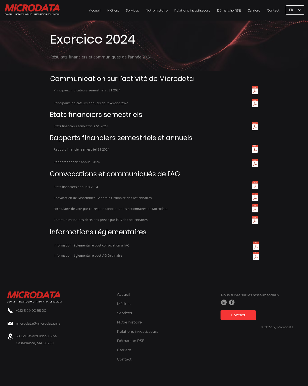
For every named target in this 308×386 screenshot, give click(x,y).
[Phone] (10, 310)
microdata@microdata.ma (38, 323)
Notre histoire (129, 322)
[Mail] (10, 323)
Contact (124, 359)
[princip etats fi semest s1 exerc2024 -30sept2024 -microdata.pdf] (255, 126)
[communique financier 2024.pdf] (255, 103)
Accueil (123, 294)
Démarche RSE (131, 341)
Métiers (124, 304)
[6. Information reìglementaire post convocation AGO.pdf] (256, 246)
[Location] (10, 336)
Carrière (124, 350)
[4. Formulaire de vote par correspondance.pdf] (255, 209)
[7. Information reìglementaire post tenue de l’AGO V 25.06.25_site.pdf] (256, 256)
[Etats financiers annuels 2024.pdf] (255, 186)
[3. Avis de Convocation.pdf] (255, 197)
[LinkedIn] (224, 302)
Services (124, 313)
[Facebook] (231, 302)
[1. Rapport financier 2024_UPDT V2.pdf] (255, 163)
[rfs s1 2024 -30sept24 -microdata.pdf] (255, 149)
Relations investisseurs (137, 331)
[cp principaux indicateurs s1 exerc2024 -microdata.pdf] (255, 91)
